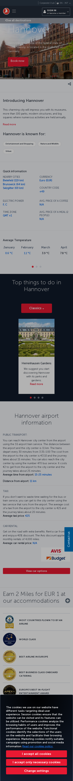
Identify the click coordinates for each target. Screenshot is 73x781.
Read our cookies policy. (37, 746)
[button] (36, 770)
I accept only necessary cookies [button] (37, 762)
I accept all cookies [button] (36, 754)
